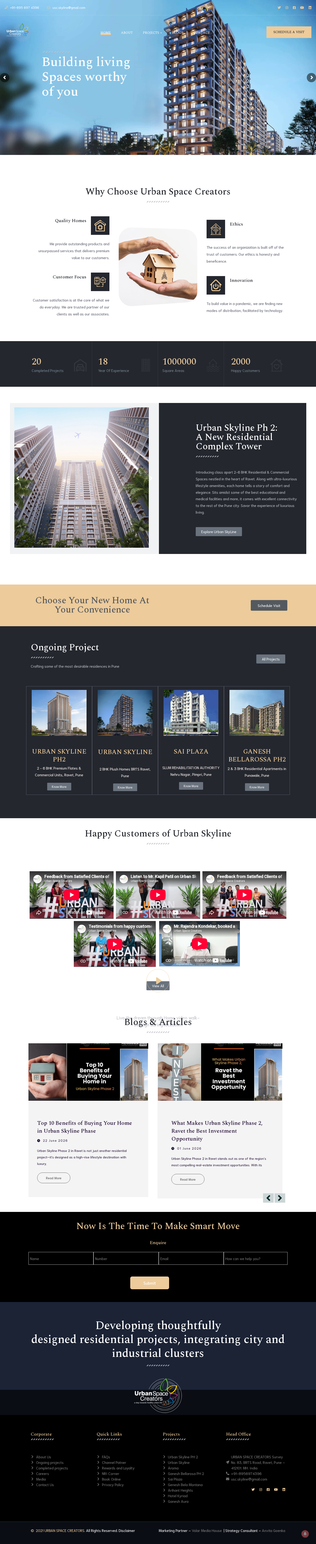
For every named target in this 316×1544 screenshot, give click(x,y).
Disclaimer (127, 1530)
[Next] (151, 478)
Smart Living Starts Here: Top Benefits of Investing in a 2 (225, 1127)
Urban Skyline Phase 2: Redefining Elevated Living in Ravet (85, 1127)
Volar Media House (207, 1530)
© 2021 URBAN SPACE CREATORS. (58, 1530)
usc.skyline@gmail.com (69, 7)
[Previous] (17, 478)
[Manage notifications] (305, 1534)
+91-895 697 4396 (24, 7)
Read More (59, 1178)
